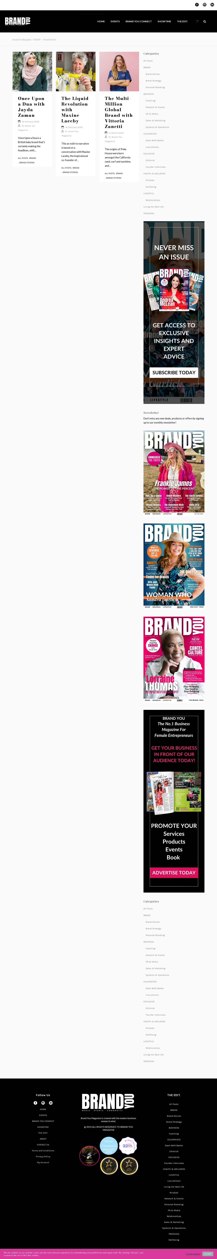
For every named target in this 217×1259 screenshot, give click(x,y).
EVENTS (43, 1115)
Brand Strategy (153, 80)
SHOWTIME (43, 1127)
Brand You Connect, (92, 13)
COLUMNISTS (150, 133)
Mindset (150, 180)
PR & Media (152, 114)
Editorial (150, 160)
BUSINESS (148, 94)
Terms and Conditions (43, 1150)
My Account (43, 1162)
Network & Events (155, 107)
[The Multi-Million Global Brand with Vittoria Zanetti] (119, 71)
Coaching (150, 100)
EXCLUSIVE (149, 153)
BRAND (37, 39)
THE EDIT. (43, 1133)
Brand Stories (27, 162)
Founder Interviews (156, 167)
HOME (43, 1109)
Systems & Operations (157, 127)
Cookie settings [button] (193, 1254)
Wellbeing (151, 187)
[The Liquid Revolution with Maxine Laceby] (76, 71)
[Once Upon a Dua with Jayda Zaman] (32, 71)
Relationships (153, 200)
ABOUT (43, 1138)
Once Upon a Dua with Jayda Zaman (31, 107)
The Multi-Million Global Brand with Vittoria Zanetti (119, 112)
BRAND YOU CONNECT (43, 1121)
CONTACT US (43, 1144)
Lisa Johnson (152, 147)
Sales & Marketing (155, 120)
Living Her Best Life (153, 206)
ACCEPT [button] (208, 1254)
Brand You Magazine (22, 39)
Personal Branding (155, 87)
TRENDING (148, 213)
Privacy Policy (43, 1156)
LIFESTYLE (148, 193)
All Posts (23, 158)
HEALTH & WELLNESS (154, 173)
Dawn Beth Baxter (155, 140)
